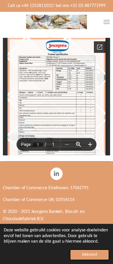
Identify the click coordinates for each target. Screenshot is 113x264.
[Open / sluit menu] (106, 22)
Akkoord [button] (89, 254)
